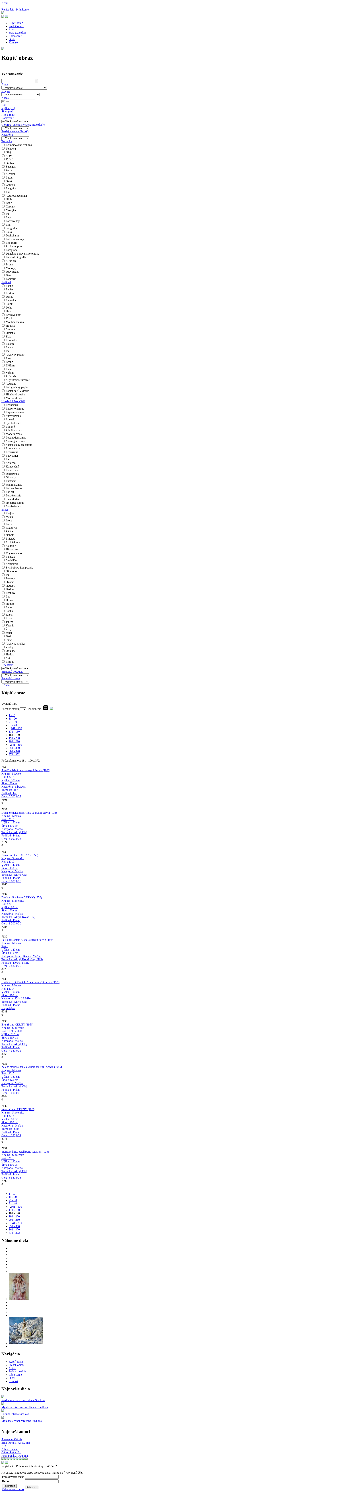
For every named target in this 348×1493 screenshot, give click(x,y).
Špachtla (11, 166)
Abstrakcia (12, 563)
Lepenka (11, 300)
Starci (9, 639)
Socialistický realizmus (19, 444)
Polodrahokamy (15, 239)
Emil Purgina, (15, 1442)
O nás (12, 39)
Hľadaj (5, 685)
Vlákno (10, 372)
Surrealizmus (13, 415)
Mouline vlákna (15, 322)
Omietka (11, 332)
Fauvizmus (12, 455)
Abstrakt (10, 419)
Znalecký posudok (12, 671)
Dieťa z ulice (8, 897)
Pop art (10, 491)
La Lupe (6, 939)
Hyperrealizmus (15, 502)
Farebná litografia (16, 257)
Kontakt (13, 42)
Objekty (10, 650)
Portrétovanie (13, 495)
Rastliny (10, 592)
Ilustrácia (11, 481)
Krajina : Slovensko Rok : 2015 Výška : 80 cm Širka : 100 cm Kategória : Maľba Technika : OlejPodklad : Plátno (12, 1124)
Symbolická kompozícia (19, 567)
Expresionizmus (15, 412)
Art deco (11, 462)
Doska (9, 296)
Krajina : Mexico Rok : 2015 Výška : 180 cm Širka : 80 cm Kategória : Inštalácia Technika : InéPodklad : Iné (13, 785)
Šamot (9, 347)
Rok (3, 104)
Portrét (9, 524)
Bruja (4, 1024)
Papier (9, 289)
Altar (4, 770)
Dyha (9, 307)
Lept (8, 217)
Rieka (9, 614)
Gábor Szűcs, (11, 1452)
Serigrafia (11, 228)
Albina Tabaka (9, 1449)
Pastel (9, 177)
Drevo (9, 275)
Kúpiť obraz (16, 22)
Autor (4, 84)
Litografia (11, 242)
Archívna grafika (15, 643)
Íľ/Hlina (10, 365)
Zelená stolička (10, 1066)
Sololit (9, 303)
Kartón (10, 293)
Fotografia (12, 249)
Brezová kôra (13, 314)
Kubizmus (12, 470)
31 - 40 (13, 725)
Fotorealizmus (14, 488)
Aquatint (11, 383)
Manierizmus (13, 506)
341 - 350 (16, 744)
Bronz (9, 264)
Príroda (10, 661)
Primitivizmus (14, 430)
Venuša (5, 1109)
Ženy (9, 629)
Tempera (11, 148)
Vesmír (10, 625)
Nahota (10, 534)
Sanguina (11, 188)
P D (3, 1445)
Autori (12, 29)
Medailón (11, 560)
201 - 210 (14, 741)
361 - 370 (14, 751)
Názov (5, 97)
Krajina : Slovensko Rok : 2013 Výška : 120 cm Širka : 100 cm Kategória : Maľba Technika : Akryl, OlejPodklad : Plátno (14, 1166)
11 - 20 (13, 718)
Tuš (8, 192)
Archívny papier (15, 354)
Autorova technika (16, 195)
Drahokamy (12, 235)
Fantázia (10, 556)
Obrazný (11, 477)
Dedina (10, 589)
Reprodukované (10, 678)
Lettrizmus (12, 452)
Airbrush (11, 260)
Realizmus (12, 404)
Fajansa (10, 343)
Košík (4, 3)
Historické (12, 549)
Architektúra (13, 542)
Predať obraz (16, 26)
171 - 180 (14, 731)
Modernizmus (14, 433)
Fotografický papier (17, 387)
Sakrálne (11, 545)
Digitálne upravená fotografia (22, 253)
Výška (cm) (8, 108)
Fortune (5, 1414)
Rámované (7, 117)
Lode (9, 618)
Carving (10, 206)
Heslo (5, 1481)
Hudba (10, 654)
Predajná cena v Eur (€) (14, 131)
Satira (9, 607)
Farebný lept (13, 221)
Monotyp (11, 268)
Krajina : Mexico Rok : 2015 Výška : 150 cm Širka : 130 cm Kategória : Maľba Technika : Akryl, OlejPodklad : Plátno (14, 827)
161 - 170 (16, 728)
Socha (9, 611)
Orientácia (7, 664)
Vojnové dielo (14, 553)
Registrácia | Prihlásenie (15, 9)
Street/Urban (13, 499)
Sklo (8, 336)
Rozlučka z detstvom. (13, 1400)
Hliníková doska (15, 394)
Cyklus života (9, 982)
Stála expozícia (17, 32)
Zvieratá (10, 538)
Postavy (10, 578)
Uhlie (9, 199)
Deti (8, 636)
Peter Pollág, (15, 1455)
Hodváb (10, 325)
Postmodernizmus (16, 437)
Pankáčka (7, 855)
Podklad (6, 282)
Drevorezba (12, 271)
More (9, 520)
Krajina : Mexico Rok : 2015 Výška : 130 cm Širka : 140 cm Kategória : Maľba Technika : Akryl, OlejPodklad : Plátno (14, 1081)
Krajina (5, 91)
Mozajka (11, 210)
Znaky (9, 647)
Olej (8, 152)
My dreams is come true (15, 1407)
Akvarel (10, 173)
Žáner (4, 509)
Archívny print (14, 246)
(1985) (28, 770)
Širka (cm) (7, 111)
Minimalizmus (14, 484)
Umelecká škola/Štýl (13, 401)
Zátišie (9, 531)
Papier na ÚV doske (17, 390)
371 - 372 (14, 754)
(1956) (25, 855)
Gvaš (9, 181)
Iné (7, 213)
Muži (9, 632)
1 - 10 (12, 715)
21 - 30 (13, 721)
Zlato (9, 231)
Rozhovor (11, 527)
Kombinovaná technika (19, 144)
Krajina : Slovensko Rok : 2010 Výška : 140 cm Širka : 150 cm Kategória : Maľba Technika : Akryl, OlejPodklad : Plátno (14, 870)
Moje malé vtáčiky (12, 1420)
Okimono (11, 571)
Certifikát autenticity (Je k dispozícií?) (23, 124)
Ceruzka (10, 184)
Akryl (9, 155)
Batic (9, 202)
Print (8, 224)
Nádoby (10, 585)
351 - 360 (14, 747)
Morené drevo (14, 398)
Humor (10, 603)
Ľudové (10, 426)
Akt (8, 658)
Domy (9, 600)
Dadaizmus (12, 473)
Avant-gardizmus (15, 441)
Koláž (9, 159)
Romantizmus (14, 448)
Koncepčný (12, 466)
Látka (9, 369)
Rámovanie (15, 35)
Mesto (9, 516)
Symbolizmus (13, 423)
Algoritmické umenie (18, 379)
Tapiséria (11, 278)
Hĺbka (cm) (7, 114)
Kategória (7, 134)
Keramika (11, 340)
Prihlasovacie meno (13, 1476)
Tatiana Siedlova (35, 1400)
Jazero (9, 621)
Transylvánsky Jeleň (13, 1151)
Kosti (9, 318)
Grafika (10, 163)
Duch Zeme (8, 812)
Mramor (10, 329)
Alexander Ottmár (11, 1439)
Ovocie (10, 582)
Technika (6, 141)
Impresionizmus (15, 408)
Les (8, 596)
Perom (9, 170)
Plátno (9, 285)
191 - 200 (14, 738)
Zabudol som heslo (13, 1489)
